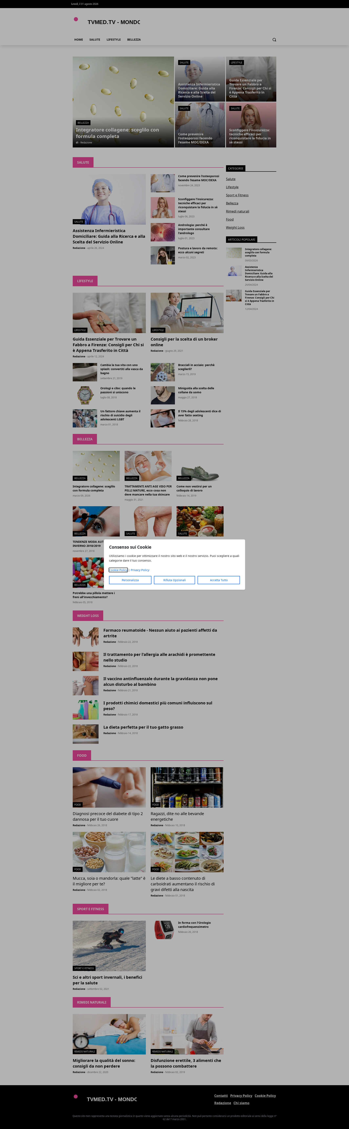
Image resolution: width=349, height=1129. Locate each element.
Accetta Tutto (219, 580)
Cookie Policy (118, 570)
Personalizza (130, 580)
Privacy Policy (140, 570)
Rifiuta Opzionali (174, 580)
